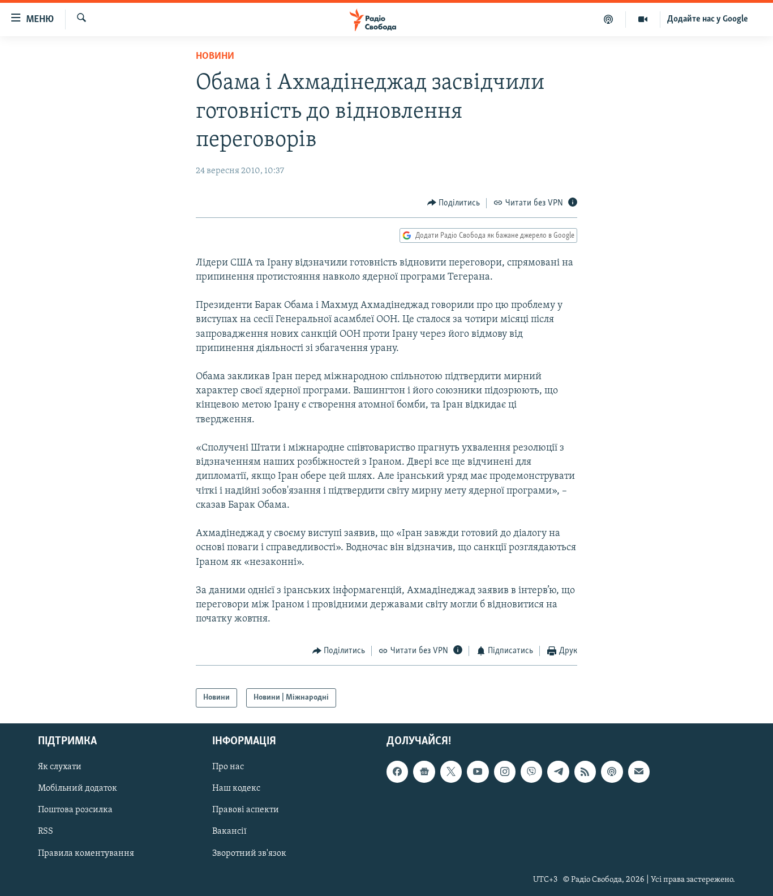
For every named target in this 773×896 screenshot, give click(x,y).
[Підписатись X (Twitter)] (451, 772)
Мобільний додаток (77, 789)
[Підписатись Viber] (531, 772)
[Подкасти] (608, 19)
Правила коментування (86, 853)
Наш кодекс (236, 789)
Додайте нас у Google (707, 19)
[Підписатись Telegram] (558, 772)
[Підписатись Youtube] (477, 772)
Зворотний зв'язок (249, 853)
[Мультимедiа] (643, 19)
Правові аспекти (245, 810)
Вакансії (229, 832)
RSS (45, 832)
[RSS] (585, 772)
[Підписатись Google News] (424, 772)
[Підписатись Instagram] (505, 772)
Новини (215, 57)
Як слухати (59, 767)
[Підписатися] (639, 772)
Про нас (228, 767)
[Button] (453, 203)
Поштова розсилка (75, 810)
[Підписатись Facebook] (397, 772)
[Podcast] (611, 772)
